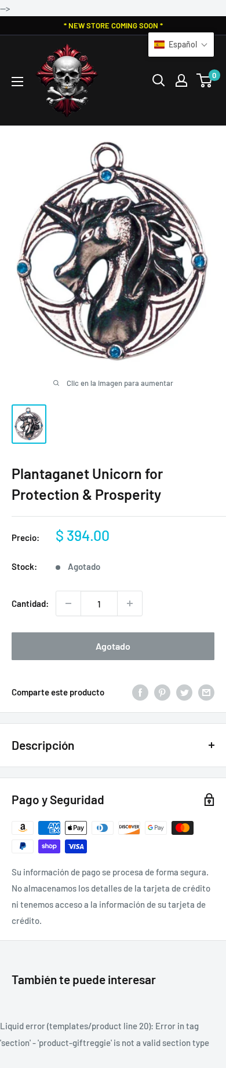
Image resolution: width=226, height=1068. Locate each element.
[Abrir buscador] (158, 80)
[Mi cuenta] (181, 80)
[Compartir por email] (206, 692)
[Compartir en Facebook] (140, 692)
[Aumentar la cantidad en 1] (130, 603)
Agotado (113, 645)
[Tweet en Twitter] (184, 692)
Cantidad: (30, 603)
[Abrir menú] (17, 81)
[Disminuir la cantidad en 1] (68, 603)
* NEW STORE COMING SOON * (113, 25)
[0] (205, 80)
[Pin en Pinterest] (162, 692)
